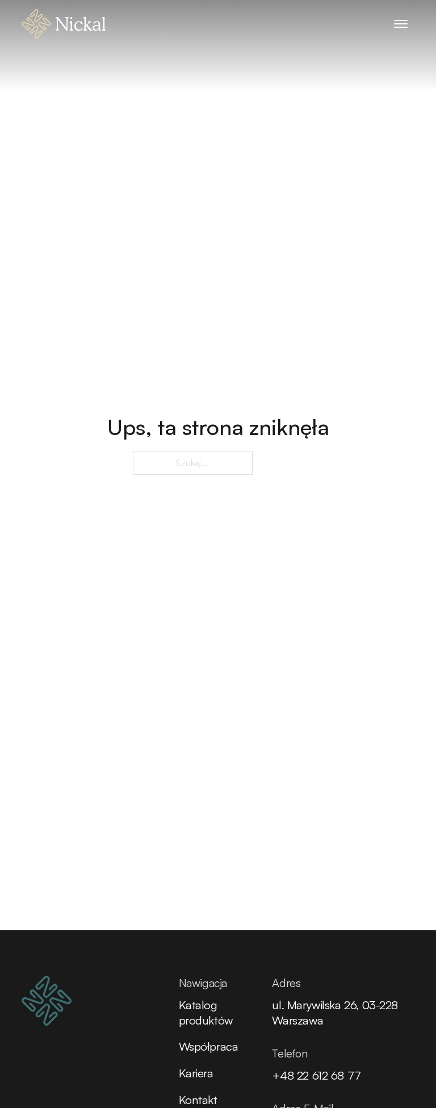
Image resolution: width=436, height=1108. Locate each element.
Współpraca (208, 1046)
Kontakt (198, 1099)
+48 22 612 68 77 (316, 1075)
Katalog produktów (206, 1012)
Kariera (196, 1072)
